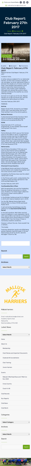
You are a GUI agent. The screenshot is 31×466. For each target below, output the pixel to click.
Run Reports (5, 398)
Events (3, 372)
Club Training (7, 362)
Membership (6, 348)
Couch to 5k (6, 388)
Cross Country (7, 384)
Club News (4, 403)
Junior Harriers (7, 367)
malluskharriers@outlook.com (17, 5)
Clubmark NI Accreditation (11, 358)
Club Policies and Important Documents (15, 353)
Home (9, 31)
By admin (3, 66)
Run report (17, 31)
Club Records (5, 394)
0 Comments (24, 66)
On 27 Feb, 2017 (6, 56)
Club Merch (4, 408)
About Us (4, 344)
